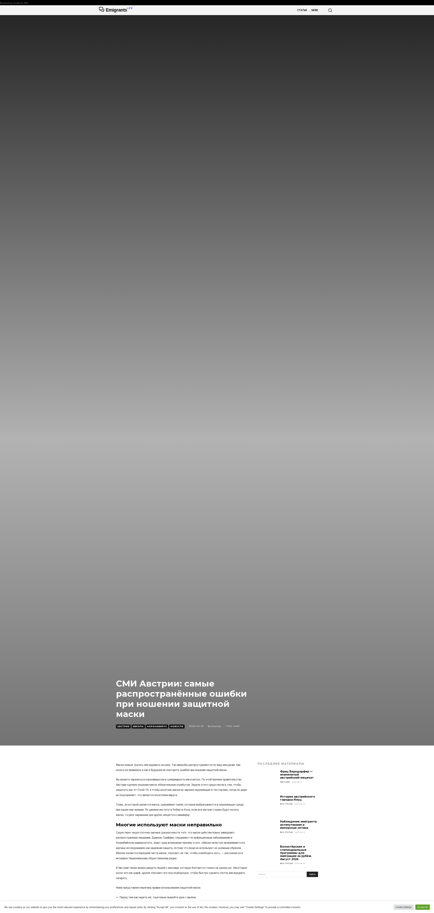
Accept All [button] (422, 907)
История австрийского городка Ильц (297, 798)
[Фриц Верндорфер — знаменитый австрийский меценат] (268, 780)
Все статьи (286, 804)
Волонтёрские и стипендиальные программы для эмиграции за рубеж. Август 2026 (296, 853)
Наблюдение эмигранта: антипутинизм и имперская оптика (298, 824)
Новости (177, 726)
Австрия (123, 726)
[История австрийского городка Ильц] (268, 805)
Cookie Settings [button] (404, 907)
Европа (138, 726)
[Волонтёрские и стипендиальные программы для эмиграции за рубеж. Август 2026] (268, 855)
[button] (330, 10)
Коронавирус (157, 726)
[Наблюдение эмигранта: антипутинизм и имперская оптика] (268, 830)
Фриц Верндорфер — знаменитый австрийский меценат (297, 774)
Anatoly (216, 726)
